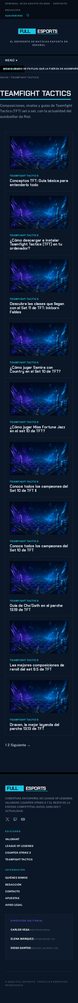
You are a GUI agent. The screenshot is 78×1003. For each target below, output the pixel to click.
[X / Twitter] (7, 820)
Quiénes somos (16, 877)
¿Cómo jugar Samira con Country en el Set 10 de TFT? (35, 369)
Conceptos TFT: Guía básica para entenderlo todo (39, 182)
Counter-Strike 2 (18, 852)
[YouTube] (23, 820)
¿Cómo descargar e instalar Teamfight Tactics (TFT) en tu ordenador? (36, 244)
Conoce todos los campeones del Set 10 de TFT (39, 548)
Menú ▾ (11, 60)
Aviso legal (14, 904)
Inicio (4, 77)
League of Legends (19, 846)
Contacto (60, 3)
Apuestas (12, 898)
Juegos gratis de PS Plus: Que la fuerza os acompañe (40, 68)
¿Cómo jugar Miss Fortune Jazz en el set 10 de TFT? (37, 429)
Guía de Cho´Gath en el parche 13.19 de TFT (36, 607)
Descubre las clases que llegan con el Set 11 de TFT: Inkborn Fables (37, 307)
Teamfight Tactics (18, 859)
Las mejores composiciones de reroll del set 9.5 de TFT (37, 667)
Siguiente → (20, 745)
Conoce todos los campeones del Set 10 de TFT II (39, 488)
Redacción (13, 10)
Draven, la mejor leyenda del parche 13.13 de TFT (34, 726)
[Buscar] (28, 15)
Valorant (12, 839)
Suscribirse (14, 15)
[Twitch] (15, 820)
